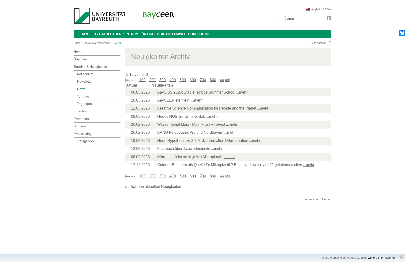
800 (213, 80)
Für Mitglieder (84, 141)
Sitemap (326, 199)
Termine (83, 96)
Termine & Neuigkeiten (97, 43)
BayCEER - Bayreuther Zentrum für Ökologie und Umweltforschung (145, 34)
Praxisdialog (83, 134)
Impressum (311, 199)
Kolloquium (85, 74)
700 (203, 80)
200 (152, 80)
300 (162, 80)
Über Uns (81, 59)
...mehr (242, 92)
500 (183, 80)
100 (142, 80)
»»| (227, 80)
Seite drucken (318, 43)
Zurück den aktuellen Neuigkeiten (153, 187)
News (117, 43)
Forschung (82, 111)
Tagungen (84, 104)
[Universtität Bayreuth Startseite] (99, 16)
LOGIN (327, 9)
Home (77, 43)
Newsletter (85, 81)
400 (172, 80)
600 (193, 80)
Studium (80, 126)
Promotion (81, 119)
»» (222, 80)
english (316, 9)
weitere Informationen (382, 257)
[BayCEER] (158, 15)
